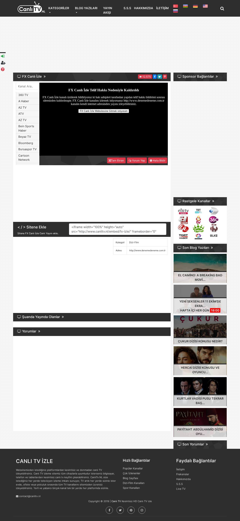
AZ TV (22, 120)
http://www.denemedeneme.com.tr (147, 250)
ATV (21, 113)
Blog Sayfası (130, 478)
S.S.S (127, 8)
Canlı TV (116, 501)
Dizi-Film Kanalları (133, 483)
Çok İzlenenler (131, 473)
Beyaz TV (24, 136)
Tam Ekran (117, 160)
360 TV (23, 95)
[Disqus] (92, 384)
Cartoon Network (24, 158)
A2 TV (22, 107)
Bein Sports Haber (26, 128)
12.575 (146, 76)
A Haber (23, 101)
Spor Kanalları (131, 487)
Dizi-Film (134, 242)
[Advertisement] (120, 45)
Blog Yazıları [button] (86, 8)
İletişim (162, 8)
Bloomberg (25, 143)
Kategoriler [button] (58, 8)
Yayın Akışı (107, 10)
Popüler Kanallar (133, 468)
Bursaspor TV (27, 149)
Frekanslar (182, 474)
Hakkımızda (143, 8)
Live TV (180, 488)
